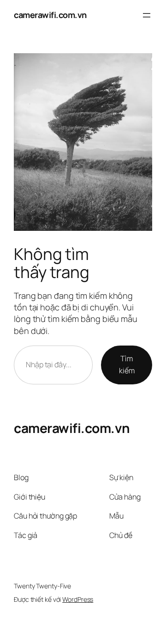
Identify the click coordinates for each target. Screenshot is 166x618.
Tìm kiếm (127, 364)
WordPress (77, 599)
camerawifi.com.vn (50, 14)
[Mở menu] (146, 15)
